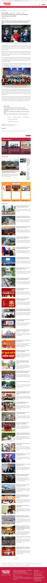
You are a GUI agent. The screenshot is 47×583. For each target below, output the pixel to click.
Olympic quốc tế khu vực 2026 (13, 121)
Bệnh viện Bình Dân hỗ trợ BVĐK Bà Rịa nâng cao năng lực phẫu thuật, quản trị (23, 310)
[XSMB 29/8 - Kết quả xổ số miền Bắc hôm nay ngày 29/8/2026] (8, 303)
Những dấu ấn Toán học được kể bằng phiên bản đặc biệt (26, 150)
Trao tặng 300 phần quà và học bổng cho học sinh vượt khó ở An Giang (23, 258)
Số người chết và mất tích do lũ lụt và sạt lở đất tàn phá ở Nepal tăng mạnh (23, 217)
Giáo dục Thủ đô (43, 4)
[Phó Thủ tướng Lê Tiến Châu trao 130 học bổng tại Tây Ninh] (8, 323)
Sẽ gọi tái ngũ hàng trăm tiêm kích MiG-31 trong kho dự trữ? (28, 162)
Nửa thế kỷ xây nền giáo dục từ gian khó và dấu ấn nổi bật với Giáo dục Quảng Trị (22, 496)
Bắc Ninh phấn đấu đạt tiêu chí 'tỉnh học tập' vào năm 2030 (14, 107)
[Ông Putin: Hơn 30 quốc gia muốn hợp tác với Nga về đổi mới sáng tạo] (8, 251)
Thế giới (3, 173)
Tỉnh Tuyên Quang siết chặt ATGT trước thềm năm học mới (22, 403)
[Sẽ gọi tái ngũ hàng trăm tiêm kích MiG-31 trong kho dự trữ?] (23, 161)
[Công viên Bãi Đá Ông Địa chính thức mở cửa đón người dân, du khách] (8, 210)
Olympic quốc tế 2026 (16, 117)
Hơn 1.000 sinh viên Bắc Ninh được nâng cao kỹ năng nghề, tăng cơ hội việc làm (16, 110)
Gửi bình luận (28, 135)
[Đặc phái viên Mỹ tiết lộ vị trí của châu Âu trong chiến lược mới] (25, 192)
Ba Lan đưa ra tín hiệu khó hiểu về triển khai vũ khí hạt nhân (23, 465)
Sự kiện (4, 10)
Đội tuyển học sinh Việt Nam (12, 119)
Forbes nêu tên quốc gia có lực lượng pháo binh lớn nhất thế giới (28, 175)
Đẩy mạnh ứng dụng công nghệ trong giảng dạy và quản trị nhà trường (23, 372)
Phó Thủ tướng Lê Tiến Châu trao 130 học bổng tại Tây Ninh (23, 320)
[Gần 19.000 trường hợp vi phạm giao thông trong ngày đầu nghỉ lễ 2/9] (8, 282)
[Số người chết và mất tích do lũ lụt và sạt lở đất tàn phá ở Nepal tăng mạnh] (8, 220)
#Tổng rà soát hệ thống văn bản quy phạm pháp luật (21, 10)
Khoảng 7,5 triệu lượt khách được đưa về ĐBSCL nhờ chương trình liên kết (23, 434)
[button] (30, 192)
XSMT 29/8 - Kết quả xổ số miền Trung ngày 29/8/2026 (23, 341)
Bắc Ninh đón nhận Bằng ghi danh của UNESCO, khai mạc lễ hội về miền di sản (16, 112)
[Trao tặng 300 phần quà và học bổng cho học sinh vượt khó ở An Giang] (8, 261)
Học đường (5, 13)
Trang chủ (2, 7)
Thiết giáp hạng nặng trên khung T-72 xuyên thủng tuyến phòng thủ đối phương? (10, 172)
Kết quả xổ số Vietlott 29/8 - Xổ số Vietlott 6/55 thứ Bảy (22, 289)
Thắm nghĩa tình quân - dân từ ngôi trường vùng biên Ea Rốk (22, 413)
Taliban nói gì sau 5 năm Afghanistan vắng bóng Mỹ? (22, 506)
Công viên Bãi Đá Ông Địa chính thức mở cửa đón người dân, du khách (23, 207)
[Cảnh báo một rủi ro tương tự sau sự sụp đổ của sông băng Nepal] (8, 241)
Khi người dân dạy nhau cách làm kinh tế (23, 382)
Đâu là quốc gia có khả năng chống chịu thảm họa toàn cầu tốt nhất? (23, 227)
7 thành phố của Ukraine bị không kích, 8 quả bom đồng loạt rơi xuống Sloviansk (23, 558)
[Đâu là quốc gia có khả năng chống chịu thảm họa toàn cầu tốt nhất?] (8, 230)
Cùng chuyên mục (7, 139)
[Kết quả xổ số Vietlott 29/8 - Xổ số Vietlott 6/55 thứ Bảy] (8, 292)
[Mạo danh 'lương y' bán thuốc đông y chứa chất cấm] (16, 192)
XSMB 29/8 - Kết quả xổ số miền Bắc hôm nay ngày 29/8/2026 (22, 299)
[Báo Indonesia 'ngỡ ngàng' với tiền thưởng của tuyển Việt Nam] (6, 192)
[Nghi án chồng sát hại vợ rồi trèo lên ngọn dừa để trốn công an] (8, 272)
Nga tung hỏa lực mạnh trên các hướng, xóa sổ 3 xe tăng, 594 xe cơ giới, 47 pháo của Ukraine (23, 569)
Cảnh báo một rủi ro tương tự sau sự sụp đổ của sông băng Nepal (23, 237)
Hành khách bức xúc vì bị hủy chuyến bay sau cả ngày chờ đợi (23, 485)
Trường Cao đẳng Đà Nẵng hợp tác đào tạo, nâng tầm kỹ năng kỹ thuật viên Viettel (23, 393)
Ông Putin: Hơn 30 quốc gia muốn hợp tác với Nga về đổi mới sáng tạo (23, 248)
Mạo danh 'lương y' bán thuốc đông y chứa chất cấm (15, 201)
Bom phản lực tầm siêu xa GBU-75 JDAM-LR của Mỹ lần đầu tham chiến (22, 516)
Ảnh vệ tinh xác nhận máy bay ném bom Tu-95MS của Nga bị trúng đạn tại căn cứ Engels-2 (23, 579)
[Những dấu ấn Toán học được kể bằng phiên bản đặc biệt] (26, 145)
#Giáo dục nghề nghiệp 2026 (10, 10)
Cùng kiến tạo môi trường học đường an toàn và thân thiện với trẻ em (14, 151)
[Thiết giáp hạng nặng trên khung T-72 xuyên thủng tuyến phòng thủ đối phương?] (10, 164)
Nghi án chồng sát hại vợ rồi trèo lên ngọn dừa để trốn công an (22, 268)
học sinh (9, 117)
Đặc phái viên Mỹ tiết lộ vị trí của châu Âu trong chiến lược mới (25, 201)
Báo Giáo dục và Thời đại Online (7, 4)
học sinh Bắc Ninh (26, 117)
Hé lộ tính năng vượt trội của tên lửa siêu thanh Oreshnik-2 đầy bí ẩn (23, 475)
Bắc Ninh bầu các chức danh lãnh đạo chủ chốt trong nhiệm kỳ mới (16, 114)
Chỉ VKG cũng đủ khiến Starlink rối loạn (23, 536)
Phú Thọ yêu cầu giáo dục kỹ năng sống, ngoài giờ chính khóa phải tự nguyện (22, 362)
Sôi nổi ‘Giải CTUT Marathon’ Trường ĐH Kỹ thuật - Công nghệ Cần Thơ (23, 330)
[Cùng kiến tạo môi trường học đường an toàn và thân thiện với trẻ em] (14, 145)
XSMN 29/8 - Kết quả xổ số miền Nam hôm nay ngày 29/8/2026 (23, 351)
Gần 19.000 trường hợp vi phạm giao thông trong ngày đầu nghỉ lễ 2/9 (23, 279)
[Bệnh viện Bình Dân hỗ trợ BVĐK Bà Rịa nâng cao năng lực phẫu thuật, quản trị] (8, 313)
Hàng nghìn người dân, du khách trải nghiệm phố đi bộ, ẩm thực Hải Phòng (23, 548)
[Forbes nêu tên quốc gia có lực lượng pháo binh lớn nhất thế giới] (23, 173)
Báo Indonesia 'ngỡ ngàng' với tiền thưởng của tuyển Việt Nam (22, 423)
